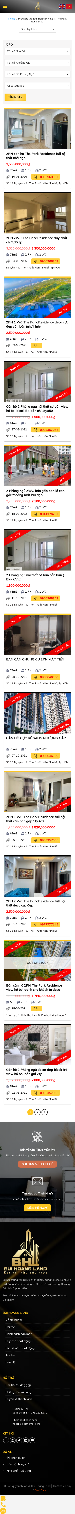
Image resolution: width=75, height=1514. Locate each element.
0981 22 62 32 (39, 1412)
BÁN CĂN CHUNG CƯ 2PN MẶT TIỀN (35, 659)
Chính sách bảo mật (18, 1334)
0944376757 (49, 514)
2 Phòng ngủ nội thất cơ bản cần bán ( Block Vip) (35, 577)
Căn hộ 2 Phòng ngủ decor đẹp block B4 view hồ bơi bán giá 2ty (36, 1072)
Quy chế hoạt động (18, 1341)
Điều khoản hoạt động (20, 1348)
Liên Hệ (10, 1362)
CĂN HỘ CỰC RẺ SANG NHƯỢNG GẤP (36, 738)
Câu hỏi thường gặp (18, 1385)
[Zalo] (3, 1510)
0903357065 (49, 430)
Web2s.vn (41, 1490)
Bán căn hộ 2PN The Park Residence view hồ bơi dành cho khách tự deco (34, 987)
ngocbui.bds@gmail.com (26, 1423)
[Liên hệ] (3, 1498)
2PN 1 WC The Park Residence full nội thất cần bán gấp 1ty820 (35, 819)
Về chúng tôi (13, 1320)
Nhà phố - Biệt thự (19, 1470)
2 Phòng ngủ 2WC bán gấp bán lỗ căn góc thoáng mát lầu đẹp (35, 493)
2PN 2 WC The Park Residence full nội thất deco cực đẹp (35, 903)
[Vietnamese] (69, 6)
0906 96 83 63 (21, 1412)
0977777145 (49, 924)
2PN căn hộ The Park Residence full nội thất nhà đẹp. (36, 156)
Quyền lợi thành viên (18, 1399)
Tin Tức (10, 1355)
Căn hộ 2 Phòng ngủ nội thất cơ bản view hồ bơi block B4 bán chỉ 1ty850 (37, 408)
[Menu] (5, 6)
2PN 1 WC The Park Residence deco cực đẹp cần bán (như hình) (37, 324)
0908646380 (49, 677)
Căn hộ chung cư (17, 1464)
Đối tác (10, 1327)
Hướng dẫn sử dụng (18, 1392)
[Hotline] (3, 1504)
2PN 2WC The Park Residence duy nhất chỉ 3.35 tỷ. (36, 240)
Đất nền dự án (16, 1457)
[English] (62, 6)
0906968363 (49, 177)
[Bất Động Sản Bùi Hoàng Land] (37, 6)
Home (11, 18)
